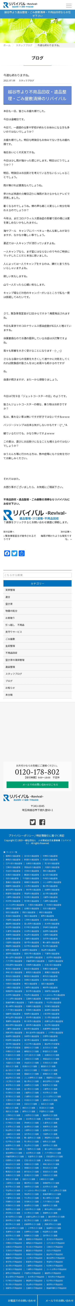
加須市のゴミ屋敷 (31, 1127)
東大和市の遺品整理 (32, 1021)
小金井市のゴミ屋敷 (32, 1209)
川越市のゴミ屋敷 (31, 1093)
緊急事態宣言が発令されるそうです (19, 537)
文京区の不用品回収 (14, 1250)
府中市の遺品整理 (33, 1017)
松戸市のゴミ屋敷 (13, 1141)
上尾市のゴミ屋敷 (31, 1115)
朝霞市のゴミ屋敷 (53, 1078)
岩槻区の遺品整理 (31, 908)
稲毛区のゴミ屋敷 (13, 1164)
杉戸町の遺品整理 (31, 927)
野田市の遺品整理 (13, 946)
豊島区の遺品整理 (13, 882)
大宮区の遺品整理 (35, 905)
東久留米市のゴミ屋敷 (15, 1228)
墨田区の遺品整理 (31, 875)
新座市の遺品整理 (13, 893)
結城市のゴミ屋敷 (31, 1205)
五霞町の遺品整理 (33, 999)
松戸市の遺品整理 (31, 946)
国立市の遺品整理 (31, 1029)
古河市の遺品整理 (13, 995)
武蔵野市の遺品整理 (51, 1029)
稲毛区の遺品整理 (31, 969)
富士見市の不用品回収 (15, 1277)
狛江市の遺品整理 (52, 1025)
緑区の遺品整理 (45, 912)
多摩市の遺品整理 (31, 1036)
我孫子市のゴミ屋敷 (14, 1149)
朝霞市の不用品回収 (14, 1258)
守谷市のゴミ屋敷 (13, 1190)
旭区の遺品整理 (47, 984)
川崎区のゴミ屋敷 (46, 1179)
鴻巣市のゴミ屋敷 (50, 1127)
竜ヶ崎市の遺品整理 (14, 1006)
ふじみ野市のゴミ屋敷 (33, 1078)
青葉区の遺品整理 (52, 972)
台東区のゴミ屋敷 (52, 1055)
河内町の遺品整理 (52, 1006)
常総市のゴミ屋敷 (31, 1194)
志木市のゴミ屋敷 (33, 1119)
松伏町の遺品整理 (31, 897)
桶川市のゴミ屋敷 (31, 1081)
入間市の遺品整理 (50, 935)
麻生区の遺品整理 (50, 976)
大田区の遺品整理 (52, 867)
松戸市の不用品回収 (54, 1281)
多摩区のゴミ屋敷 (13, 1175)
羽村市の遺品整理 (13, 1044)
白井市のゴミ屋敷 (33, 1153)
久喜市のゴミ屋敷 (50, 1123)
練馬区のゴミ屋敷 (31, 1051)
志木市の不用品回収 (36, 1277)
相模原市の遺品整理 (14, 991)
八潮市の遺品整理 (50, 901)
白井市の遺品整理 (53, 957)
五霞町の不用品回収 (34, 1288)
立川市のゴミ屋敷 (31, 1213)
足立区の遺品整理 (31, 856)
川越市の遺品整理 (50, 897)
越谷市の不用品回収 (54, 1254)
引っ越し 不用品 (14, 625)
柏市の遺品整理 (12, 950)
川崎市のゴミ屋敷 (13, 1183)
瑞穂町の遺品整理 (50, 1040)
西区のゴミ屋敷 (12, 1108)
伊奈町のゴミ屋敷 (31, 1123)
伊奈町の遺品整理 (50, 927)
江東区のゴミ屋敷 (31, 1059)
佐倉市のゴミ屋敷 (35, 1156)
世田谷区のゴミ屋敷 (51, 1059)
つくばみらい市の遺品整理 (54, 995)
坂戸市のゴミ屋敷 (13, 1138)
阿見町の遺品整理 (33, 1010)
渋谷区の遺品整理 (13, 871)
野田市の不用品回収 (34, 1281)
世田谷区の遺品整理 (32, 867)
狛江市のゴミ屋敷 (31, 1220)
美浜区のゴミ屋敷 (52, 1160)
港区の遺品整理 (49, 871)
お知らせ (10, 688)
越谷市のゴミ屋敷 (13, 1078)
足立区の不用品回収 (54, 1239)
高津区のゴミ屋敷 (31, 1175)
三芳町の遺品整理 (31, 920)
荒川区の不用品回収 (34, 1247)
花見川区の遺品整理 (53, 965)
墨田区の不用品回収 (34, 1250)
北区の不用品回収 (53, 1250)
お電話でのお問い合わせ (18, 1300)
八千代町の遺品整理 (14, 1010)
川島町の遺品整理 (31, 939)
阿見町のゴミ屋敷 (13, 1205)
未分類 (9, 694)
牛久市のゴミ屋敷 (31, 1198)
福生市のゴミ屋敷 (13, 1235)
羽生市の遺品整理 (50, 939)
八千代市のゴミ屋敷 (53, 1153)
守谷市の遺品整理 (31, 995)
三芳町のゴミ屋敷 (13, 1115)
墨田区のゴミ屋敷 (48, 1066)
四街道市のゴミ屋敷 (54, 1156)
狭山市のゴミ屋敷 (13, 1130)
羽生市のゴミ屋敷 (31, 1134)
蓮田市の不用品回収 (53, 1273)
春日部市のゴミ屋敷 (51, 1081)
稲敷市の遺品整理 (13, 1014)
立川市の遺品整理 (52, 1017)
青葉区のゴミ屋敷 (31, 1168)
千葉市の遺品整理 (52, 953)
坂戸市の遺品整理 (31, 942)
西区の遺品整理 (28, 912)
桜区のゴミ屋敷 (47, 1104)
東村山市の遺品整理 (14, 1017)
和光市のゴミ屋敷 (52, 1119)
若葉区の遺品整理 (50, 969)
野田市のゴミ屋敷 (52, 1138)
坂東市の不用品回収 (14, 1288)
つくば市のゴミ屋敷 (58, 1190)
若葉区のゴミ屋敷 (31, 1164)
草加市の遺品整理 (31, 893)
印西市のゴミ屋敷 (13, 1160)
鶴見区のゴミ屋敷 (13, 1172)
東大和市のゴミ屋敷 (14, 1217)
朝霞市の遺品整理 (13, 886)
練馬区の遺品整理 (13, 860)
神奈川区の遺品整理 (14, 972)
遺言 (7, 597)
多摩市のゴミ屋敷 (13, 1232)
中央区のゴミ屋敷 (13, 1074)
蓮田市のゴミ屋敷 (50, 1115)
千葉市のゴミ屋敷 (33, 1149)
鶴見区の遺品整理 (31, 976)
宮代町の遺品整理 (31, 901)
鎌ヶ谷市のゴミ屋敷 (53, 1149)
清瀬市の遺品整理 (13, 1021)
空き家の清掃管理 (14, 660)
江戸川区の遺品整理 (14, 863)
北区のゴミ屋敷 (30, 1070)
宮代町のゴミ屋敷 (13, 1096)
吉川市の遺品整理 (50, 893)
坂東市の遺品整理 (52, 991)
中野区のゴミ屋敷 (13, 1051)
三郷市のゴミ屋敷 (50, 1089)
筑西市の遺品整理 (31, 1014)
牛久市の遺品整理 (53, 1002)
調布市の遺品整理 (33, 1025)
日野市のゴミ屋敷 (31, 1232)
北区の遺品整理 (12, 878)
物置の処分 (11, 610)
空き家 (9, 604)
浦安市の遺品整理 (13, 953)
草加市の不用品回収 (54, 1262)
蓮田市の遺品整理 (13, 924)
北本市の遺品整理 (31, 931)
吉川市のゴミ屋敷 (31, 1089)
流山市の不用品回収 (34, 1284)
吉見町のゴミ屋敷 (50, 1130)
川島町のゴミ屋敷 (13, 1134)
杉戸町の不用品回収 (14, 1281)
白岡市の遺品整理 (52, 890)
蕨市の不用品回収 (13, 1273)
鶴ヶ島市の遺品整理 (51, 942)
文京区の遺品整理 (31, 871)
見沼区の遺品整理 (13, 916)
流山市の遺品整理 (48, 950)
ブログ (9, 681)
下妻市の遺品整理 (35, 1002)
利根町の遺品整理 (33, 1006)
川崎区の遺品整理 (13, 987)
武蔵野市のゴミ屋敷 (32, 1224)
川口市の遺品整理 (31, 886)
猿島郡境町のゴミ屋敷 (52, 1194)
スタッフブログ (26, 80)
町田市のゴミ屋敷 (50, 1232)
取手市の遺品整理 (33, 991)
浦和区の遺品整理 (13, 908)
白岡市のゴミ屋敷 (31, 1085)
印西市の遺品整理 (33, 965)
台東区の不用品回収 (14, 1247)
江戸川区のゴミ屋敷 (32, 1055)
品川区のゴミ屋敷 (13, 1070)
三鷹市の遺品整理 (13, 1029)
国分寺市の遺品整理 (14, 1025)
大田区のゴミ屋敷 (13, 1063)
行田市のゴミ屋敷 (50, 1134)
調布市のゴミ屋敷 (13, 1220)
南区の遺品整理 (30, 916)
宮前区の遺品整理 (13, 980)
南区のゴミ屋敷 (12, 1111)
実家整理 (10, 589)
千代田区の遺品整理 (30, 878)
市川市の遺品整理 (50, 946)
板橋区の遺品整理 (31, 882)
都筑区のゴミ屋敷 (13, 1168)
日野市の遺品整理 (50, 1036)
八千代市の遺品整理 (14, 961)
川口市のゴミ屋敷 (13, 1081)
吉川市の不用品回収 (14, 1266)
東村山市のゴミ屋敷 (53, 1209)
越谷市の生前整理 (52, 1044)
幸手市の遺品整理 (33, 890)
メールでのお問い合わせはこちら (40, 784)
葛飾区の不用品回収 (34, 1239)
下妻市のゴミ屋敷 (13, 1198)
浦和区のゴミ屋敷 (50, 1100)
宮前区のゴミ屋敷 (50, 1172)
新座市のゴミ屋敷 (50, 1085)
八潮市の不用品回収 (34, 1269)
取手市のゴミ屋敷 (13, 1187)
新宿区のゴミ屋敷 (50, 1051)
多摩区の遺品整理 (31, 980)
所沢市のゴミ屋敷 (50, 1093)
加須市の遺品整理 (50, 931)
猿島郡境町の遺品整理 (15, 1002)
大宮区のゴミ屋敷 (13, 1100)
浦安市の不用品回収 (54, 1284)
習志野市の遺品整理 (34, 957)
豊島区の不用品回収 (14, 1254)
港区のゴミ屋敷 (12, 1066)
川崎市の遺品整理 (31, 987)
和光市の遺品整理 (13, 927)
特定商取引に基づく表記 (50, 835)
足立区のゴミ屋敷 (50, 1047)
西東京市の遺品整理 (14, 1033)
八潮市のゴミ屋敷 (31, 1096)
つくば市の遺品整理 (14, 999)
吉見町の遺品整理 (13, 939)
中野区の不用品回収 (14, 1243)
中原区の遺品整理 (13, 984)
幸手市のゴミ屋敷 (13, 1085)
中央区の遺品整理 (50, 878)
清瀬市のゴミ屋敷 (50, 1213)
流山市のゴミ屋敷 (31, 1145)
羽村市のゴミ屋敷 (50, 1235)
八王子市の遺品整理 (32, 1044)
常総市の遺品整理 (52, 999)
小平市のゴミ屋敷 (35, 1228)
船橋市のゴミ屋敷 (13, 1145)
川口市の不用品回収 (34, 1258)
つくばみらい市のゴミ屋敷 (35, 1190)
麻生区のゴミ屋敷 (31, 1172)
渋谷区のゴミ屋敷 (31, 1063)
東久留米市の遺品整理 (35, 1033)
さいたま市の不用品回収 (56, 1269)
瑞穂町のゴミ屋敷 (31, 1235)
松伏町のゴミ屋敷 (13, 1093)
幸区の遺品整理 (30, 984)
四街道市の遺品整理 (14, 965)
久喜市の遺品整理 (13, 931)
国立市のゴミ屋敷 (13, 1224)
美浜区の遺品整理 (13, 969)
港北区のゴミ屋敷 (50, 1168)
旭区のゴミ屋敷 (28, 1179)
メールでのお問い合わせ (56, 1300)
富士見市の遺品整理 (32, 924)
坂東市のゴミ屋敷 (31, 1187)
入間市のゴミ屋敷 (31, 1130)
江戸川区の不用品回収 (55, 1243)
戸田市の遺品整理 (13, 920)
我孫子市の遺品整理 (32, 953)
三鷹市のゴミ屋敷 (50, 1220)
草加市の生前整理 (13, 1047)
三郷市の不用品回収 (34, 1266)
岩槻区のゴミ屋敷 (13, 1104)
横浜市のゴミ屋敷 (31, 1183)
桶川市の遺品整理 (50, 886)
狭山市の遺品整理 (31, 935)
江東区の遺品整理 (13, 867)
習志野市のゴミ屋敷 (14, 1153)
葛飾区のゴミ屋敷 (31, 1047)
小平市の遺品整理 (55, 1033)
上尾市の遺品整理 (50, 920)
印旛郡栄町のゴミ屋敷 (15, 1156)
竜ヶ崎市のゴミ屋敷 (51, 1198)
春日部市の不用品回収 (55, 1258)
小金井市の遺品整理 (51, 1014)
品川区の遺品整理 (50, 875)
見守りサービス (13, 631)
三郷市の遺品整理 (13, 897)
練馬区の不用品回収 (34, 1243)
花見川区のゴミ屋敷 (32, 1160)
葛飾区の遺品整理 (13, 856)
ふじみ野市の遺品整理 (52, 882)
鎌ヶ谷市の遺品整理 (14, 957)
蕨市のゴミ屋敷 (28, 1111)
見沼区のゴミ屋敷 (46, 1108)
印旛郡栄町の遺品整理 (35, 961)
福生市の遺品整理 (31, 1040)
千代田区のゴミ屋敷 (49, 1070)
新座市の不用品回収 (34, 1262)
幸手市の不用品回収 (14, 1262)
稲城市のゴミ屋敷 (53, 1228)
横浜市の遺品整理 (50, 987)
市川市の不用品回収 (14, 1284)
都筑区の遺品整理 (33, 972)
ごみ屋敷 (10, 639)
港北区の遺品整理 (13, 976)
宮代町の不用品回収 (14, 1269)
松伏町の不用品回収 (54, 1266)
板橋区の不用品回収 (34, 1254)
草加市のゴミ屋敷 (13, 1089)
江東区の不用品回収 (54, 1247)
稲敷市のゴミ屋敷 (50, 1205)
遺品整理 (10, 667)
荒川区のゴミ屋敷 (13, 1059)
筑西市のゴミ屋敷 (13, 1209)
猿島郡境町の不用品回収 (56, 1288)
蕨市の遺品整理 (47, 916)
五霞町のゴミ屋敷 (13, 1194)
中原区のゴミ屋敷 (50, 1175)
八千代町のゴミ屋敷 (51, 1202)
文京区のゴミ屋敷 (50, 1063)
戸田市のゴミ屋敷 (46, 1111)
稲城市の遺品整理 (13, 1036)
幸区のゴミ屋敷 (12, 1179)
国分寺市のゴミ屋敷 (56, 1217)
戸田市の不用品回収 (32, 1273)
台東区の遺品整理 (33, 863)
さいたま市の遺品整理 (15, 905)
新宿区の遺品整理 (31, 860)
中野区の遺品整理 (50, 856)
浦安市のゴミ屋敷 (50, 1145)
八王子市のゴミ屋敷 (14, 1239)
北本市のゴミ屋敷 (13, 1127)
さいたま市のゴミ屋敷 (52, 1096)
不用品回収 (11, 652)
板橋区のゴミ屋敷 (50, 1074)
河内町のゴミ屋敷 (31, 1202)
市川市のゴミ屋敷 (31, 1141)
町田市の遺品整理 (13, 1040)
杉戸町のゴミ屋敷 (13, 1123)
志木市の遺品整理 (52, 924)
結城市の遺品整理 (52, 1010)
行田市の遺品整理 (13, 942)
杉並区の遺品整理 (50, 860)
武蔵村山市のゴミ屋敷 (35, 1217)
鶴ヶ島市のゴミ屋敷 (32, 1138)
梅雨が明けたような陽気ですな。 (56, 537)
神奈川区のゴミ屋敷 (51, 1164)
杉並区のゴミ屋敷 (13, 1055)
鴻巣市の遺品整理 (13, 935)
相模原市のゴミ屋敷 (51, 1183)
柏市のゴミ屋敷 (49, 1141)
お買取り (10, 618)
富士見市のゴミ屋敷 (14, 1119)
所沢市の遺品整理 (13, 901)
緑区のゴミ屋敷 (28, 1108)
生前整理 (10, 646)
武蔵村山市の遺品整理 (54, 1021)
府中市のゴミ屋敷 (13, 1213)
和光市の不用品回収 (56, 1277)
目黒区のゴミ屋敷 (29, 1066)
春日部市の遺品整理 (14, 890)
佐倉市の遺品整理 (55, 961)
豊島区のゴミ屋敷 (31, 1074)
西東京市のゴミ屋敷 (53, 1224)
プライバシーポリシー (21, 835)
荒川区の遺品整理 (52, 863)
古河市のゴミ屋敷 (50, 1187)
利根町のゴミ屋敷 (13, 1202)
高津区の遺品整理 (50, 980)
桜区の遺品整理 (12, 912)
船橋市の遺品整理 (29, 950)
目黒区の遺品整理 (13, 875)
